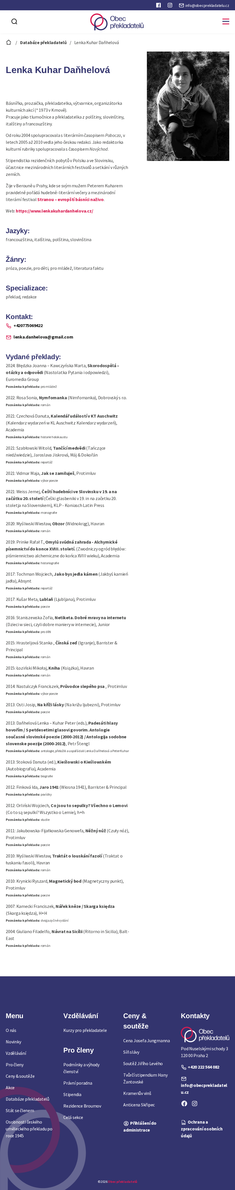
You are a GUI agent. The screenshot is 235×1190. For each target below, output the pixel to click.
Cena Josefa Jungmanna (146, 1040)
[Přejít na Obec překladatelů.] (9, 42)
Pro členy (14, 1064)
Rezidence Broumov (82, 1106)
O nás (11, 1030)
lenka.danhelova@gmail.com (43, 337)
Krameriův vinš (137, 1093)
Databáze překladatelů (27, 1099)
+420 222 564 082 (203, 1067)
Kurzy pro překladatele (85, 1030)
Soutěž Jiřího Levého (143, 1063)
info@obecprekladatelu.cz (207, 5)
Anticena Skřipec (139, 1105)
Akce (10, 1087)
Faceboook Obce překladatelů (159, 6)
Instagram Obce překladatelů (170, 6)
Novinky (13, 1042)
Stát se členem (20, 1110)
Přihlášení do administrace (139, 1126)
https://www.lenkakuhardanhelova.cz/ (54, 211)
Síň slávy (131, 1052)
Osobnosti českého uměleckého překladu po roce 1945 (29, 1128)
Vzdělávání (16, 1053)
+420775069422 (28, 325)
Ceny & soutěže (20, 1076)
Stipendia (72, 1094)
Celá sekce (73, 1117)
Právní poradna (77, 1083)
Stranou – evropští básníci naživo (70, 199)
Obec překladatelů (122, 1181)
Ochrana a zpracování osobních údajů (201, 1128)
